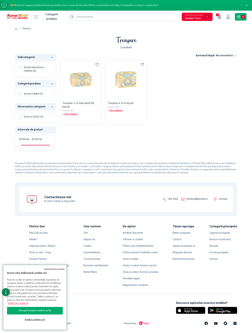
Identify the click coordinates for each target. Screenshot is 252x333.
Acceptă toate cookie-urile (35, 310)
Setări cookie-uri (35, 320)
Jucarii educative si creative (34, 69)
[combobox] (123, 17)
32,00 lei (24, 139)
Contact (223, 199)
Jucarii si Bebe (33, 94)
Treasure (26, 28)
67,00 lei (36, 139)
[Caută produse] (72, 16)
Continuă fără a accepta (54, 269)
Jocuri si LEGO (33, 117)
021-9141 (173, 199)
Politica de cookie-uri (18, 303)
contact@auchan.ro (197, 199)
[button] (197, 17)
